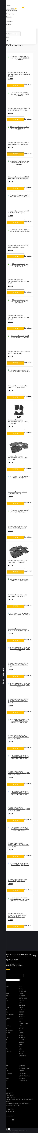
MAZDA (21, 1028)
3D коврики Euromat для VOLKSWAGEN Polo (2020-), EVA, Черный (18, 317)
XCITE (21, 1053)
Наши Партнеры (24, 1075)
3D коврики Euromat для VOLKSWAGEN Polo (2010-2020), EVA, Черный (18, 421)
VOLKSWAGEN (6, 1051)
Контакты (22, 1078)
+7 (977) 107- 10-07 (11, 960)
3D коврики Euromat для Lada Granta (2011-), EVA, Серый (17, 880)
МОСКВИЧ (22, 1056)
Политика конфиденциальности (10, 1132)
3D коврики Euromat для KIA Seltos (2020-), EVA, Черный (19, 352)
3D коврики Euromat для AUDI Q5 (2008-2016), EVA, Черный (18, 211)
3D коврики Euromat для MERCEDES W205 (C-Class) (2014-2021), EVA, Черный (19, 772)
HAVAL (21, 1007)
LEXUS (21, 1026)
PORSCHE (22, 1037)
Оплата (21, 1070)
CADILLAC (22, 991)
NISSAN (21, 1033)
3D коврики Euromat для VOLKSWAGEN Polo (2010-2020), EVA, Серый (18, 457)
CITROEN (22, 996)
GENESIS (22, 1005)
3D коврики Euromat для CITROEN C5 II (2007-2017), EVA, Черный (19, 109)
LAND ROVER (23, 1023)
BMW (20, 989)
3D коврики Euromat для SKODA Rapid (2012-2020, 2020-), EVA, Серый (18, 664)
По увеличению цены (10, 49)
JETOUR (21, 1016)
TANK (21, 1044)
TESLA (21, 1046)
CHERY (21, 993)
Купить (15, 85)
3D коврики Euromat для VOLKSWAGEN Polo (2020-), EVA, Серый (18, 281)
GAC (20, 1003)
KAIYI (20, 1019)
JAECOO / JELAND (8, 1014)
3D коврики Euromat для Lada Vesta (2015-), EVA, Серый (17, 561)
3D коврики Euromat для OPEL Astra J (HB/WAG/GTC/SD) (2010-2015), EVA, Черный (18, 736)
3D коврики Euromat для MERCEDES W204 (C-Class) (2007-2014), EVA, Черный (19, 808)
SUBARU (22, 1042)
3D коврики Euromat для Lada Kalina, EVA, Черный (17, 492)
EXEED (21, 1000)
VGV (20, 1049)
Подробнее (27, 84)
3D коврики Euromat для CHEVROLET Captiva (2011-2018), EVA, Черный (19, 844)
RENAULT (22, 1040)
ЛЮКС (13, 9)
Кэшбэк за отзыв (24, 1068)
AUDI (20, 986)
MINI (20, 1030)
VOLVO (21, 1051)
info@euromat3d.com (8, 1111)
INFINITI (21, 1012)
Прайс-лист (22, 1073)
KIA (20, 1021)
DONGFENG (23, 998)
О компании (23, 1080)
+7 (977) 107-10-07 (8, 1109)
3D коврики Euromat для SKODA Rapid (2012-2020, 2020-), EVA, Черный (18, 700)
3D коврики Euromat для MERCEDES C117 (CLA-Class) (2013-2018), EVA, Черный (17, 915)
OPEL (21, 1035)
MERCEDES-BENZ (8, 1030)
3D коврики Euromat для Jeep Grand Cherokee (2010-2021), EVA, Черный (19, 73)
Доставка (22, 1065)
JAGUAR (21, 1014)
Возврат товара (7, 1073)
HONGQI (22, 1009)
